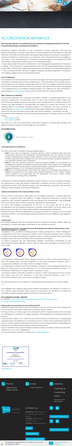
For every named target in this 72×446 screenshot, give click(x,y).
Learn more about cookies (61, 443)
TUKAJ (3, 284)
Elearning (33, 8)
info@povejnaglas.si (42, 332)
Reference (17, 8)
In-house (33, 4)
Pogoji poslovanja (32, 434)
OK (51, 443)
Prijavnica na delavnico (59, 417)
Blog (25, 8)
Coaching (42, 4)
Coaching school (55, 4)
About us (17, 4)
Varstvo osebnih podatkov (35, 439)
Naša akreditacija (10, 118)
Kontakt (29, 428)
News (25, 4)
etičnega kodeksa (18, 91)
